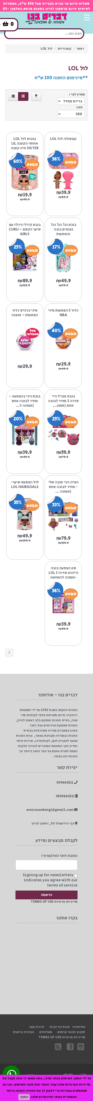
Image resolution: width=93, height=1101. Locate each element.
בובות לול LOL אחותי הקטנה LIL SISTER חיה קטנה (24, 143)
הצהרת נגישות (23, 1032)
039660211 (65, 782)
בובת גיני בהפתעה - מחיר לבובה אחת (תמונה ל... (24, 401)
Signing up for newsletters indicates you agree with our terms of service (50, 880)
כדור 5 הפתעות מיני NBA (63, 313)
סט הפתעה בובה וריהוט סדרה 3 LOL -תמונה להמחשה (63, 573)
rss (58, 1046)
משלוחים (45, 1032)
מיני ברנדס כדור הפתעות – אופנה (24, 313)
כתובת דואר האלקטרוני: (59, 855)
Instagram (81, 1046)
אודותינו (78, 1027)
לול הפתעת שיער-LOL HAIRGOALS (25, 485)
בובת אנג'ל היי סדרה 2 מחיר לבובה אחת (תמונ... (63, 401)
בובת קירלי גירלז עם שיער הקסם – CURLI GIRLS (25, 229)
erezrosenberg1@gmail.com (50, 809)
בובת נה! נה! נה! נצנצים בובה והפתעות (63, 229)
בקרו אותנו (70, 1046)
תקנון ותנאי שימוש (71, 1032)
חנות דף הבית (60, 1027)
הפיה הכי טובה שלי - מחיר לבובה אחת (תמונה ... (63, 487)
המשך (24, 1097)
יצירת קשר (36, 1027)
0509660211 (65, 796)
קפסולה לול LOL (63, 139)
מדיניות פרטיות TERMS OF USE (54, 901)
